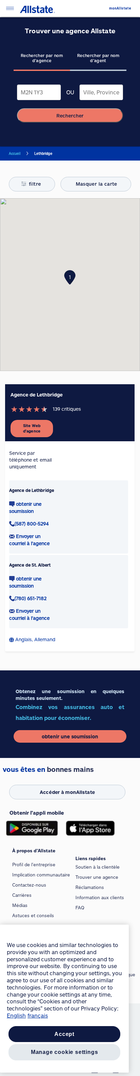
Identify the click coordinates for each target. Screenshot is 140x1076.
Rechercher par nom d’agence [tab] (42, 58)
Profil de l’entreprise (33, 864)
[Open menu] (10, 8)
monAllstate (120, 8)
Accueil (14, 153)
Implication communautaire (41, 874)
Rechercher (70, 115)
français (38, 1015)
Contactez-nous (29, 885)
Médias (20, 905)
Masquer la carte (96, 184)
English (16, 1015)
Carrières (22, 895)
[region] (64, 999)
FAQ (79, 907)
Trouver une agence (96, 877)
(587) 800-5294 (32, 523)
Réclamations (89, 887)
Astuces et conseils (33, 915)
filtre (35, 184)
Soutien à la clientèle (97, 867)
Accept (64, 1034)
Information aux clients (99, 897)
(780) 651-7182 (31, 598)
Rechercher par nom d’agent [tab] (98, 58)
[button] (70, 277)
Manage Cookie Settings (64, 1052)
